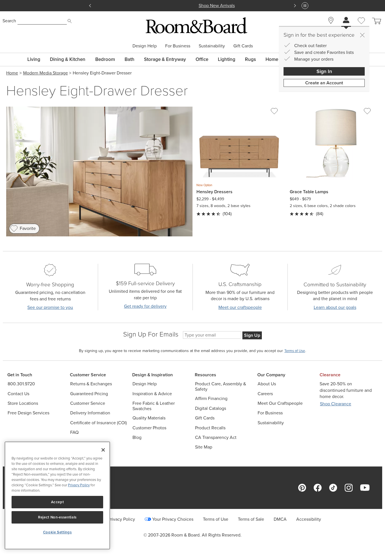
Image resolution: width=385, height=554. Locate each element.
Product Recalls (210, 428)
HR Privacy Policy (118, 519)
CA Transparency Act (215, 437)
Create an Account (324, 83)
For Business (177, 46)
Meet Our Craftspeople (280, 403)
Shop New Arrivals (192, 5)
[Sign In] (346, 21)
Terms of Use (215, 519)
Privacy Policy (79, 485)
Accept (57, 502)
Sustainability (212, 46)
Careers (265, 394)
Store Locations (23, 403)
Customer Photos (149, 428)
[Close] (362, 35)
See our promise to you (50, 307)
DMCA (280, 519)
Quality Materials (148, 418)
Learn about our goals (335, 307)
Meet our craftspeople (240, 307)
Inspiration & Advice (152, 394)
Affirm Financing (211, 398)
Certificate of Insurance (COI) (98, 423)
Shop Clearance (335, 404)
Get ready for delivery (145, 306)
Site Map (203, 447)
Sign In (324, 71)
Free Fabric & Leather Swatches (153, 406)
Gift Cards (243, 46)
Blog (136, 437)
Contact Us (18, 394)
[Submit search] (69, 21)
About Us (267, 384)
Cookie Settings (57, 532)
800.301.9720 (21, 384)
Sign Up (252, 335)
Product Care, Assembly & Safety (220, 386)
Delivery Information (90, 413)
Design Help (144, 46)
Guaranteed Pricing (89, 394)
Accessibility (308, 519)
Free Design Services (28, 413)
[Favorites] (361, 27)
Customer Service (87, 403)
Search (9, 20)
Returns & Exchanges (91, 384)
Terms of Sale (251, 519)
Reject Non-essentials (57, 517)
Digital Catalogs (210, 408)
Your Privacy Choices (172, 519)
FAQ (74, 432)
